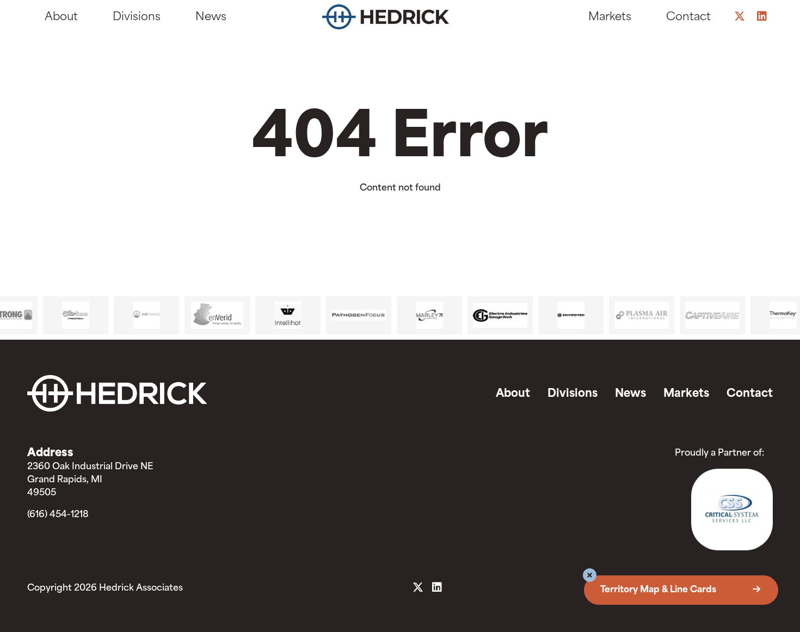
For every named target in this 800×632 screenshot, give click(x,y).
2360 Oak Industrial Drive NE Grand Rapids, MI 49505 (90, 480)
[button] (589, 577)
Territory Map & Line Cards (659, 590)
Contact (688, 17)
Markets (609, 17)
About (61, 17)
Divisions (137, 17)
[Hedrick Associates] (396, 19)
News (210, 17)
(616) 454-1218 (58, 515)
